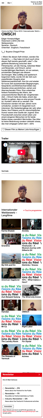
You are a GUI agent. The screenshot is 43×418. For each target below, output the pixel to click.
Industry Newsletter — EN (22, 400)
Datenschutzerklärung (9, 411)
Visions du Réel (7, 31)
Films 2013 (18, 31)
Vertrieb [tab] (4, 171)
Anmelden (8, 406)
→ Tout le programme (32, 210)
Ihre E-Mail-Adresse (10, 380)
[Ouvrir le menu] (3, 3)
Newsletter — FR (19, 395)
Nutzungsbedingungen (29, 411)
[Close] (38, 374)
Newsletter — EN (18, 389)
